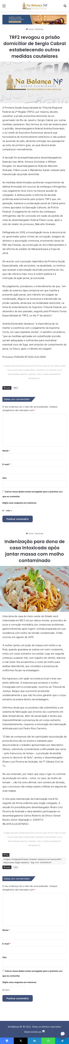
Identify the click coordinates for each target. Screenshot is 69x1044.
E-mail (6, 464)
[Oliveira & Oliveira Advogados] (34, 19)
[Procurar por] (65, 7)
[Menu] (4, 7)
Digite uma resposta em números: (19, 503)
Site (4, 478)
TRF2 (15, 388)
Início (31, 29)
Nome (6, 450)
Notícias (39, 29)
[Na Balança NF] (34, 5)
